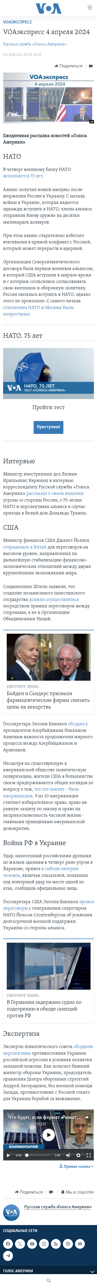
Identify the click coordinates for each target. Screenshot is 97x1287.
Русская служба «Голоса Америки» (35, 44)
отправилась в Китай (25, 547)
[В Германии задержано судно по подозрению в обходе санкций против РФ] (49, 966)
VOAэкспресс (17, 22)
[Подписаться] (80, 1244)
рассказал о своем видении (55, 493)
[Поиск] (48, 1280)
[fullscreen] (89, 1155)
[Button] (68, 66)
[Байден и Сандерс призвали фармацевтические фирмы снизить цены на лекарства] (49, 657)
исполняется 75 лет (22, 176)
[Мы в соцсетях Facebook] (8, 1244)
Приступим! (48, 427)
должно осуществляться (54, 600)
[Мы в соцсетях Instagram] (44, 1244)
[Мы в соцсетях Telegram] (8, 1256)
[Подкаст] (68, 1244)
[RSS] (56, 1244)
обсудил (76, 724)
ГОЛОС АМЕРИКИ (29, 1124)
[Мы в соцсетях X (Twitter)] (20, 1244)
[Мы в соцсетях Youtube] (32, 1244)
